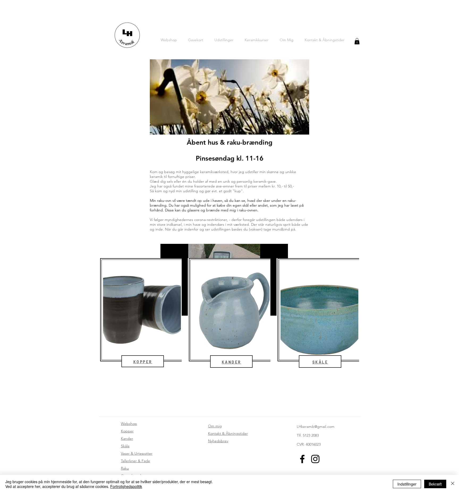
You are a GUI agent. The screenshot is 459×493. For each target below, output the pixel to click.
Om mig (215, 426)
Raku (125, 468)
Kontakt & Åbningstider (228, 433)
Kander (127, 438)
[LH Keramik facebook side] (302, 459)
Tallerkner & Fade (135, 460)
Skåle (125, 446)
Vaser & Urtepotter (136, 453)
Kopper (127, 431)
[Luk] (452, 484)
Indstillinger (406, 484)
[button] (357, 41)
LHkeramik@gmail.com (315, 426)
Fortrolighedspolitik (126, 486)
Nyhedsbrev (218, 440)
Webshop (129, 423)
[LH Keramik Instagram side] (315, 459)
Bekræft (435, 484)
